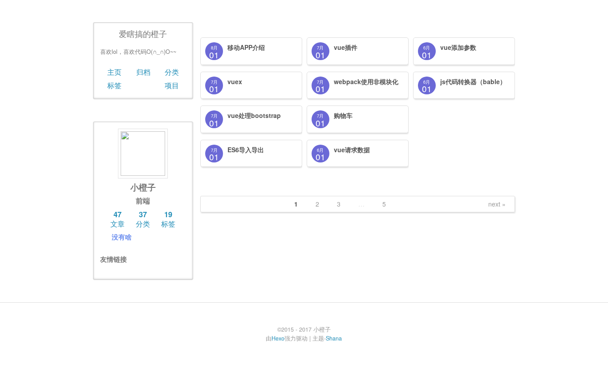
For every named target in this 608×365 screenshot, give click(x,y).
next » (497, 203)
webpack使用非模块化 (366, 81)
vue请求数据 (352, 149)
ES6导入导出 (245, 149)
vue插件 (345, 47)
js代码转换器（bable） (473, 81)
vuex (234, 81)
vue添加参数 (458, 47)
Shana (334, 338)
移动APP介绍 (246, 47)
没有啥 (122, 236)
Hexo (278, 338)
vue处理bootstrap (254, 115)
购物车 (343, 115)
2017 (211, 26)
